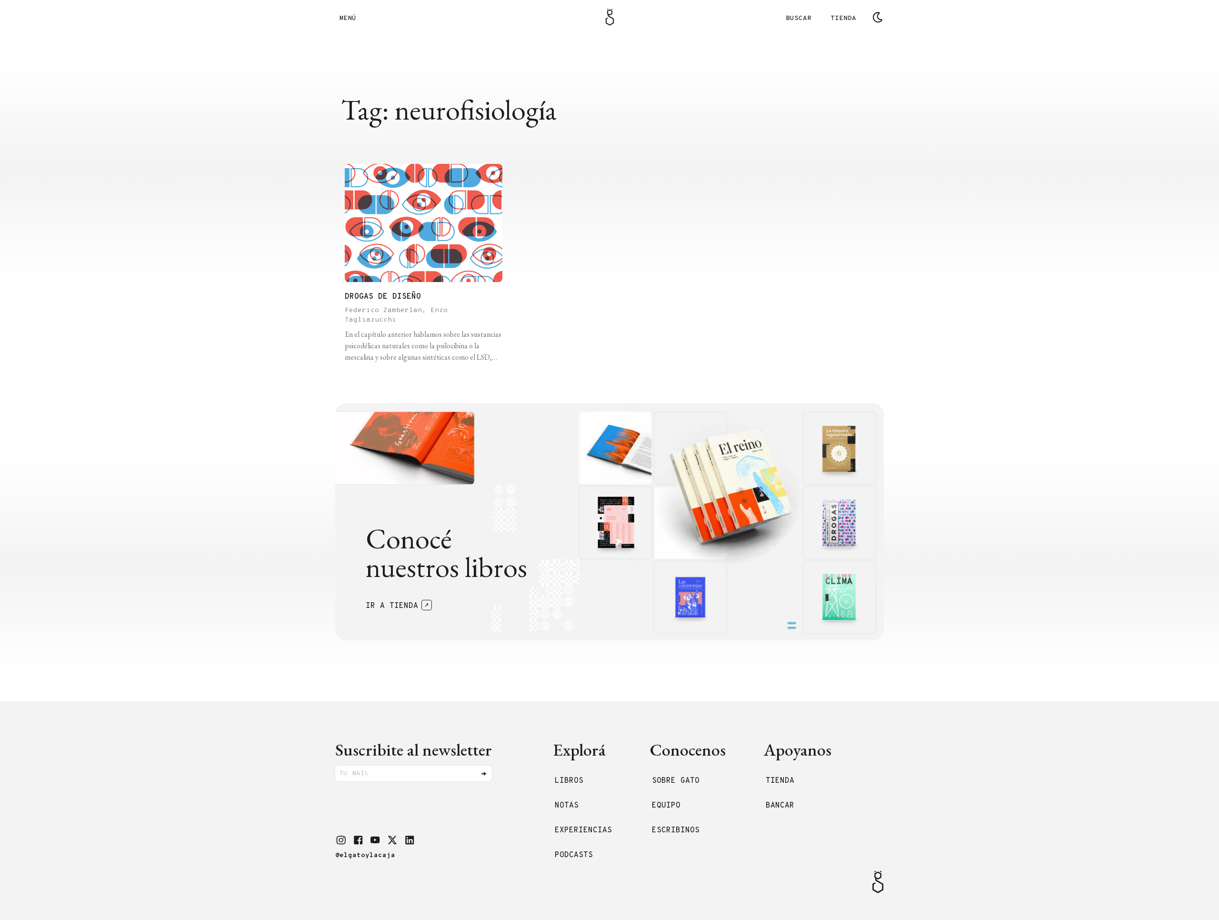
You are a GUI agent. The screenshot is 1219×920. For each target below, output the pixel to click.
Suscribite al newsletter (413, 749)
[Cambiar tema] (878, 17)
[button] (341, 840)
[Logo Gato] (609, 17)
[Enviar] (484, 773)
